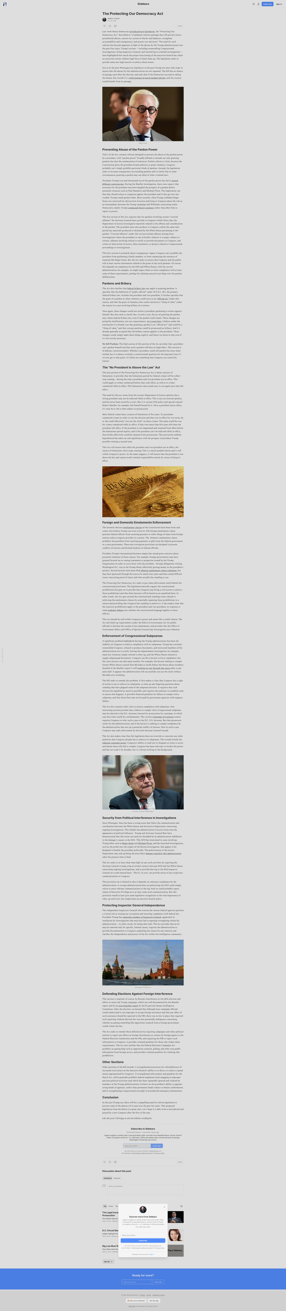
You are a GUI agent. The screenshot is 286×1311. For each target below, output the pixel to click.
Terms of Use (153, 1246)
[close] (164, 1207)
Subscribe (143, 1240)
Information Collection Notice (142, 1248)
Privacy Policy (159, 1248)
